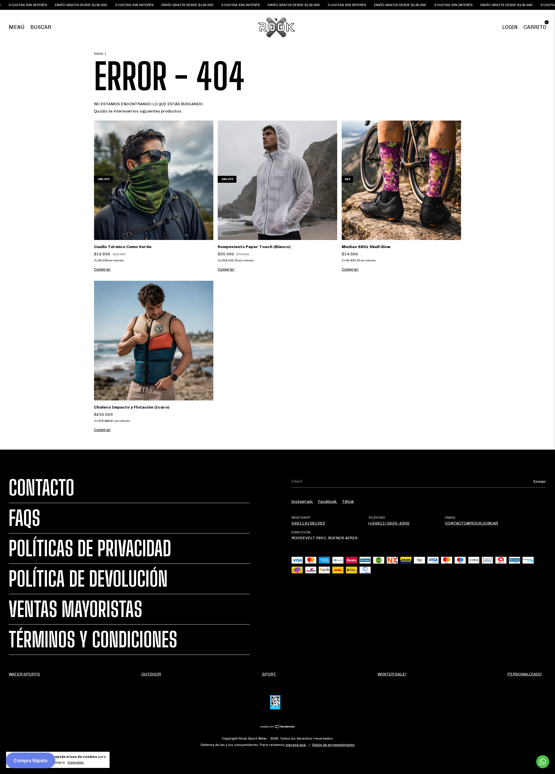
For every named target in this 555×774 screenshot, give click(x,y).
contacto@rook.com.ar (471, 523)
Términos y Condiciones (93, 639)
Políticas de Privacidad (90, 548)
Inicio (98, 53)
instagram (302, 501)
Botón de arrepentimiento (333, 745)
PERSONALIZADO (524, 674)
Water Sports (24, 674)
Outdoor (151, 674)
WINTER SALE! (392, 674)
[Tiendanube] (278, 727)
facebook (327, 501)
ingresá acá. (296, 745)
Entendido (76, 762)
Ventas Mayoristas (75, 609)
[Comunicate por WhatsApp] (542, 761)
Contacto (41, 488)
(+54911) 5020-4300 (389, 523)
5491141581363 (308, 523)
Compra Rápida (30, 760)
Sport (269, 674)
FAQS (24, 518)
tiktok (348, 501)
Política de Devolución (88, 579)
